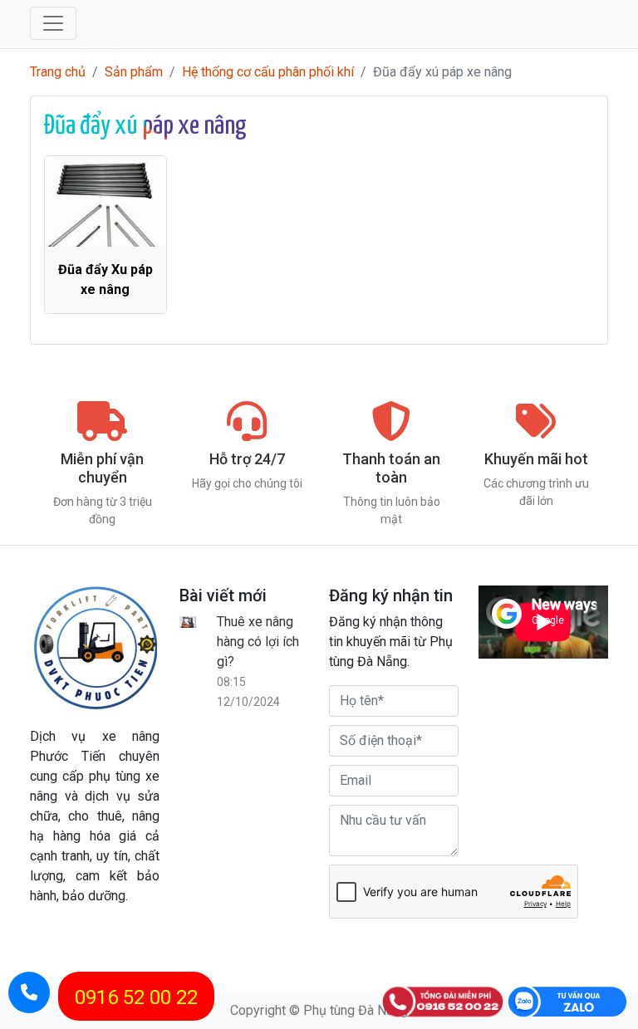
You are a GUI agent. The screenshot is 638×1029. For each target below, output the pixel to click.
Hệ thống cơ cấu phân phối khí (268, 72)
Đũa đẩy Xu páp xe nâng (105, 279)
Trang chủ (58, 72)
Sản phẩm (134, 72)
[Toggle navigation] (53, 23)
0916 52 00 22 (136, 997)
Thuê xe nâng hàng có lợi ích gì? (258, 641)
